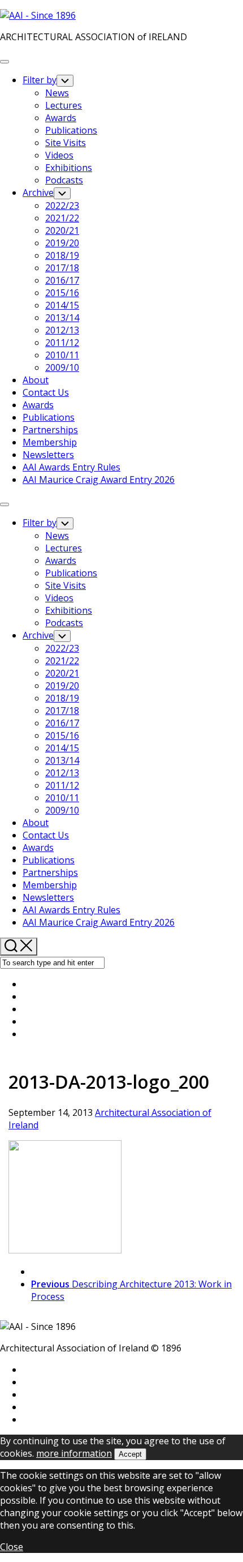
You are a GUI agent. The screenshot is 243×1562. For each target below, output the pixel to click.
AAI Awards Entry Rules (71, 467)
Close (11, 1546)
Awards (60, 118)
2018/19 (62, 255)
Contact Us (46, 392)
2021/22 (62, 218)
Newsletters (48, 454)
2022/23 (62, 205)
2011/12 (62, 342)
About (36, 380)
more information (74, 1453)
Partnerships (50, 429)
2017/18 (62, 268)
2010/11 (62, 355)
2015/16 (62, 292)
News (57, 93)
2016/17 (62, 280)
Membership (50, 442)
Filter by (40, 80)
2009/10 (62, 367)
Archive (38, 192)
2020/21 (62, 230)
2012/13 (62, 330)
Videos (59, 155)
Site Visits (65, 142)
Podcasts (64, 180)
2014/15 (62, 305)
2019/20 (62, 243)
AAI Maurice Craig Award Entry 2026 (99, 479)
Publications (71, 130)
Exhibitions (68, 167)
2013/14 (62, 317)
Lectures (63, 105)
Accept (130, 1454)
